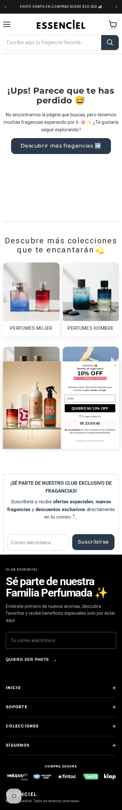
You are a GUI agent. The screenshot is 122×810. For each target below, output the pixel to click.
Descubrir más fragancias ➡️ (61, 146)
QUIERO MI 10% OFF (90, 408)
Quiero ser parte (31, 659)
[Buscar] (110, 42)
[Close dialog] (115, 365)
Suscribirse (93, 542)
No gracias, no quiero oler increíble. (89, 441)
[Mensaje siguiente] (116, 6)
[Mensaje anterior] (5, 6)
